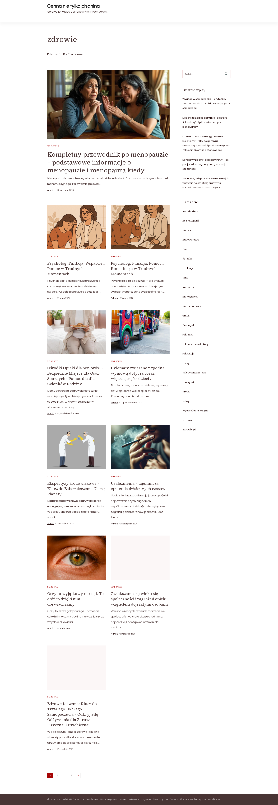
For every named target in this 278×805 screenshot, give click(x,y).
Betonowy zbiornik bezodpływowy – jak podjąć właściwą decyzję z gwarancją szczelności (205, 164)
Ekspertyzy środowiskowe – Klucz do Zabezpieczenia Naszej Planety (76, 489)
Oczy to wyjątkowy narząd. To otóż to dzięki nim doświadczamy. (75, 599)
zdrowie (53, 146)
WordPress (214, 799)
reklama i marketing (195, 344)
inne (185, 277)
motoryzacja (190, 296)
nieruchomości (191, 306)
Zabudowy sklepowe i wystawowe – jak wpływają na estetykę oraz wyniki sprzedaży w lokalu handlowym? (205, 183)
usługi (186, 401)
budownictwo (190, 239)
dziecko (187, 258)
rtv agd (186, 363)
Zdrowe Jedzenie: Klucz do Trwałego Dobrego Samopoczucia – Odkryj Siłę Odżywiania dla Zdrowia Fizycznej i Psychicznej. (72, 714)
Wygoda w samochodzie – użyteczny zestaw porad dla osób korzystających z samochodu (206, 103)
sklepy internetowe (194, 372)
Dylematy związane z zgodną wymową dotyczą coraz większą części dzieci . (138, 373)
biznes (186, 230)
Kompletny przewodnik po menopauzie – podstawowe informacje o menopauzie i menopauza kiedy (107, 162)
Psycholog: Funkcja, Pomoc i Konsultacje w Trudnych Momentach (137, 269)
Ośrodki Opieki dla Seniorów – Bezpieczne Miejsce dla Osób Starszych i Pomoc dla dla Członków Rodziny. (75, 375)
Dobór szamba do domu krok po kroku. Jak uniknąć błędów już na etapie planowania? (204, 122)
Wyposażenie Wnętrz (195, 410)
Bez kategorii (190, 220)
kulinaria (188, 287)
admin (50, 190)
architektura (190, 211)
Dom (185, 249)
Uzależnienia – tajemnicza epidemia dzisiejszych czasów (138, 486)
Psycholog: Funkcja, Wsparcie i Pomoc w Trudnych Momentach (76, 269)
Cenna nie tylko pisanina (73, 6)
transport (188, 382)
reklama (187, 334)
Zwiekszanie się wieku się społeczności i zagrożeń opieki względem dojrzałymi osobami (139, 599)
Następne (78, 775)
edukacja (188, 268)
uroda (186, 391)
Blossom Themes (179, 799)
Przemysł (188, 325)
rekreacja (188, 353)
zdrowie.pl (189, 429)
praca (186, 315)
